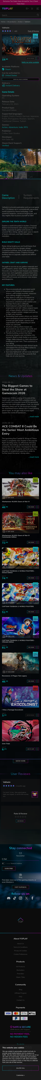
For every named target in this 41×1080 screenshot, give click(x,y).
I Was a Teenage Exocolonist (12, 710)
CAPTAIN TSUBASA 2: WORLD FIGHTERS (18, 606)
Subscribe (9, 869)
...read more (33, 416)
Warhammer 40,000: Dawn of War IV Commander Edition (16, 536)
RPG (26, 127)
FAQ (20, 997)
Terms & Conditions (16, 863)
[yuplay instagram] (20, 898)
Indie (21, 127)
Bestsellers (20, 970)
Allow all (20, 1068)
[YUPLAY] (7, 9)
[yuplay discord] (8, 898)
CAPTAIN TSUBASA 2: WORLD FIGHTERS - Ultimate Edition (18, 641)
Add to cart (30, 749)
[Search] (38, 14)
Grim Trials (6, 744)
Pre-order (31, 507)
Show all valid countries (20, 79)
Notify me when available (30, 62)
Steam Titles (20, 977)
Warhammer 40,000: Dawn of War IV (16, 502)
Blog (20, 990)
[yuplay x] (26, 898)
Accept (14, 863)
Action (20, 22)
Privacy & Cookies (20, 951)
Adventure (13, 127)
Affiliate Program (21, 993)
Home (3, 22)
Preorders (20, 974)
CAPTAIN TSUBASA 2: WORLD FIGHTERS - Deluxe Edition (18, 572)
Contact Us (20, 1000)
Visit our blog (20, 887)
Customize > (20, 1075)
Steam (8, 69)
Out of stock (30, 58)
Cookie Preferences (20, 954)
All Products (20, 967)
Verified (5, 145)
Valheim (6, 782)
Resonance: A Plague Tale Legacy (14, 676)
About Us (20, 944)
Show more (20, 761)
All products (11, 22)
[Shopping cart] (32, 8)
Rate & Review (33, 31)
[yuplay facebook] (32, 898)
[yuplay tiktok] (14, 898)
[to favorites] (37, 58)
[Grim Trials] (20, 730)
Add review (20, 821)
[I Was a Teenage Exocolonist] (20, 696)
